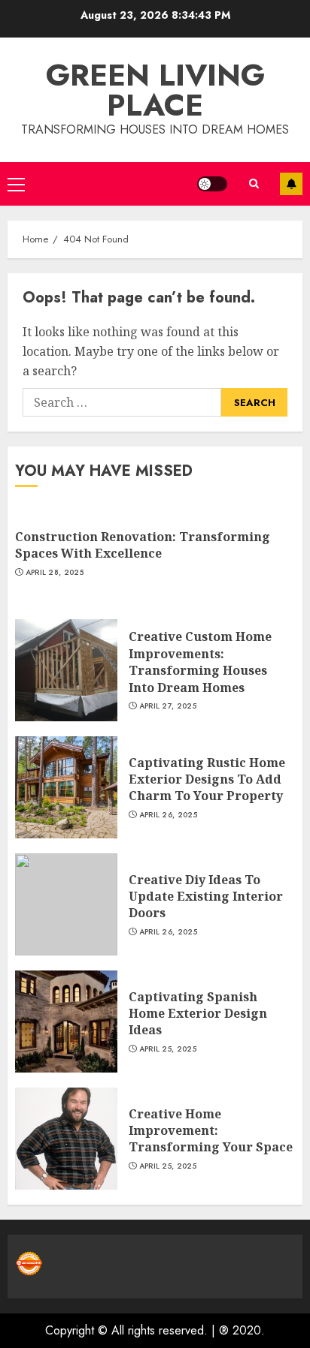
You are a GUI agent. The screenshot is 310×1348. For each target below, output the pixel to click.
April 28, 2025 (55, 572)
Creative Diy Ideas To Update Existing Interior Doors (206, 896)
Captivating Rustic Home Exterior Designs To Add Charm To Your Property (207, 779)
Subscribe (291, 184)
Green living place (155, 90)
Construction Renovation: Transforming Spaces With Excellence (142, 544)
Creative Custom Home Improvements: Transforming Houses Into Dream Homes (200, 661)
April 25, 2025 (167, 1049)
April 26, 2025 (168, 815)
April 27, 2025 (167, 706)
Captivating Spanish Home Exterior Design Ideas (198, 1013)
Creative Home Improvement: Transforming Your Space (211, 1131)
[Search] (253, 183)
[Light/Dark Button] (212, 183)
